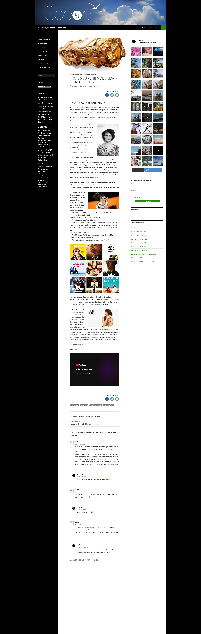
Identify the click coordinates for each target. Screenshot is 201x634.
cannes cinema (44, 111)
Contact (157, 27)
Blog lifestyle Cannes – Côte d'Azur (52, 27)
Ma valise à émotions (88, 74)
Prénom (134, 190)
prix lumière (48, 166)
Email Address (136, 184)
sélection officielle (43, 178)
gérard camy (42, 142)
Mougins (47, 155)
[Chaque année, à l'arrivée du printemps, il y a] (136, 73)
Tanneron (50, 178)
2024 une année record (138, 228)
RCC (39, 173)
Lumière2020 (42, 150)
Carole (83, 86)
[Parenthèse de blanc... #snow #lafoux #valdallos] (158, 73)
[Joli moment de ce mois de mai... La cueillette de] (136, 51)
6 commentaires (94, 86)
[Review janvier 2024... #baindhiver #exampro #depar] (136, 150)
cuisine (51, 117)
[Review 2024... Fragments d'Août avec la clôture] (158, 117)
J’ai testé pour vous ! (44, 51)
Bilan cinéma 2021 (137, 258)
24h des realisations (45, 98)
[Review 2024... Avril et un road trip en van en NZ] (136, 139)
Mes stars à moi (42, 55)
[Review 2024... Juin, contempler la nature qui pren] (147, 128)
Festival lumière (46, 133)
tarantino (41, 180)
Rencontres (41, 59)
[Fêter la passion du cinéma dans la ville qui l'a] (136, 161)
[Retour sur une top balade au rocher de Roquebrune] (147, 106)
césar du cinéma (42, 119)
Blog (143, 27)
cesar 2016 (84, 405)
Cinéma (72, 74)
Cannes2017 (50, 106)
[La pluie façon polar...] (147, 117)
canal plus (75, 405)
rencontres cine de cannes (46, 176)
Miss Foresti (105, 329)
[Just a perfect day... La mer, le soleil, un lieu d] (147, 95)
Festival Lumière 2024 (138, 231)
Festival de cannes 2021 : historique (142, 261)
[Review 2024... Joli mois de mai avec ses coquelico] (158, 128)
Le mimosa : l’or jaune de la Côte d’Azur (144, 254)
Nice (53, 155)
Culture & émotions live (45, 32)
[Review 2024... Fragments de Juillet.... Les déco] (136, 128)
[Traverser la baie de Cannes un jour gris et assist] (147, 73)
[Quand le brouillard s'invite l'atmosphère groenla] (158, 161)
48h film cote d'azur (44, 100)
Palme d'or (41, 166)
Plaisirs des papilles (44, 39)
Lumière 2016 (42, 147)
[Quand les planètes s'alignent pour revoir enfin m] (158, 95)
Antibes (52, 100)
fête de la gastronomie (44, 140)
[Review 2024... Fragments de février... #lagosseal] (158, 139)
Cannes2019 (42, 109)
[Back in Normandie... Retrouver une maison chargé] (136, 117)
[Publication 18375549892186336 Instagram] (136, 84)
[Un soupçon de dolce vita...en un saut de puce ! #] (147, 150)
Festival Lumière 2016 (44, 136)
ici (81, 314)
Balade (40, 104)
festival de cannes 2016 (46, 130)
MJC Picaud (46, 153)
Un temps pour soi (43, 63)
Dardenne (50, 119)
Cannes (47, 103)
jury (51, 145)
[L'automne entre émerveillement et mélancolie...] (158, 150)
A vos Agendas (42, 36)
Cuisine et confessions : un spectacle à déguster (85, 415)
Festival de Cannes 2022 (139, 243)
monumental (41, 155)
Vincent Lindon (42, 186)
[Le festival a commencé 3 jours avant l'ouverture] (136, 62)
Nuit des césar (108, 405)
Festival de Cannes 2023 (139, 239)
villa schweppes (42, 184)
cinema (41, 117)
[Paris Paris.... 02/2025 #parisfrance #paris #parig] (147, 84)
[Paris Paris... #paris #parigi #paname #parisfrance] (158, 84)
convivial (46, 117)
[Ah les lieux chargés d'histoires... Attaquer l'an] (136, 106)
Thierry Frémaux (43, 182)
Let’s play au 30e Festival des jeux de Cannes (84, 423)
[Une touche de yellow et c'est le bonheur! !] (158, 106)
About (150, 27)
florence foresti (96, 405)
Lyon (50, 149)
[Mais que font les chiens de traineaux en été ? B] (147, 161)
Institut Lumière (43, 145)
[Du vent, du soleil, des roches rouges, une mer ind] (158, 62)
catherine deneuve (44, 114)
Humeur (78, 74)
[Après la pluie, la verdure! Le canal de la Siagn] (147, 62)
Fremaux (41, 138)
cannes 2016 (42, 106)
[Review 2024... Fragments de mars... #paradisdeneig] (147, 139)
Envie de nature (42, 43)
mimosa (40, 152)
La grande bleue (43, 47)
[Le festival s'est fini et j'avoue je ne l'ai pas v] (147, 51)
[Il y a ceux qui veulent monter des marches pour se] (158, 51)
